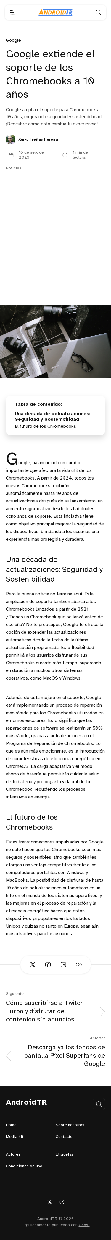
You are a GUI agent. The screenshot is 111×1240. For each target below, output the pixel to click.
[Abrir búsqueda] (98, 12)
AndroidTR (26, 1102)
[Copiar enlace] (78, 964)
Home (11, 1125)
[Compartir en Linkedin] (63, 964)
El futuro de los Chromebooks (45, 426)
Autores (13, 1154)
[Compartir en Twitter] (32, 964)
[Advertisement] (55, 247)
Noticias (13, 168)
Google (13, 40)
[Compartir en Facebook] (48, 964)
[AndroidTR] (55, 12)
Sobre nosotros (70, 1125)
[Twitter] (49, 1201)
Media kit (14, 1137)
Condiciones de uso (24, 1166)
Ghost (84, 1225)
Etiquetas (65, 1154)
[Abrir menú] (12, 12)
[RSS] (62, 1201)
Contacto (64, 1137)
